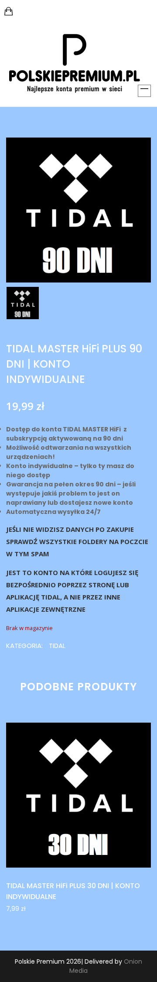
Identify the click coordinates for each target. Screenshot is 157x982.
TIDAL (57, 645)
